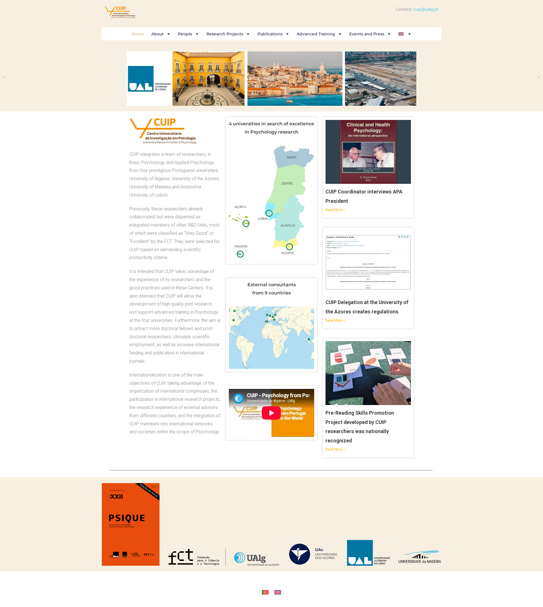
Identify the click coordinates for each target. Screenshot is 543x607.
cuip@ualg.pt (425, 9)
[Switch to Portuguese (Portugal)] (265, 592)
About (157, 33)
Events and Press (366, 33)
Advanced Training (316, 33)
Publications (270, 33)
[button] (4, 77)
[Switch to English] (278, 592)
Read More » (335, 210)
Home (138, 33)
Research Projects (224, 33)
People (185, 33)
